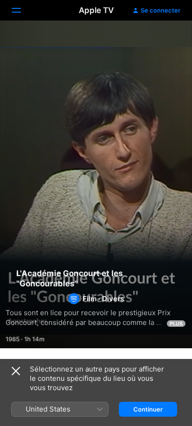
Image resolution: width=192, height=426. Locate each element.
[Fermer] (16, 371)
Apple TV (96, 10)
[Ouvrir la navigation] (22, 10)
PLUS (176, 323)
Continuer (148, 409)
